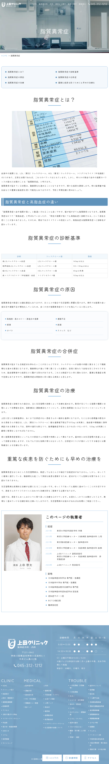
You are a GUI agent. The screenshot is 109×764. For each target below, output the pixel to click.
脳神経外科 (29, 685)
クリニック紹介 (8, 690)
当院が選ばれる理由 (10, 714)
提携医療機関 (7, 702)
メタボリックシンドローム (54, 723)
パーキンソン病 (95, 735)
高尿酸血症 (49, 719)
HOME (34, 4)
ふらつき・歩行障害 (77, 700)
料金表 (5, 722)
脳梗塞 (92, 690)
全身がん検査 (49, 699)
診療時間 (6, 706)
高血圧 (47, 707)
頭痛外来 (28, 690)
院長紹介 (6, 694)
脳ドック (28, 707)
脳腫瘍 (92, 726)
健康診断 (48, 690)
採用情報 (6, 739)
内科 (46, 685)
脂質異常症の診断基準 (68, 71)
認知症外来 (29, 695)
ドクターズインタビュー (11, 718)
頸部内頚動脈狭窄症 (97, 706)
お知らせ (6, 731)
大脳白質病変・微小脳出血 (98, 744)
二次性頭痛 (74, 692)
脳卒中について (95, 685)
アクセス (6, 710)
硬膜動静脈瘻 (94, 718)
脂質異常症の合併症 (67, 77)
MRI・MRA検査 (30, 699)
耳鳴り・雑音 (74, 737)
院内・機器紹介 (8, 698)
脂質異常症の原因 (16, 77)
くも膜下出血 (94, 698)
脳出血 (92, 694)
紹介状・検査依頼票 (10, 726)
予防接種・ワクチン (52, 695)
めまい (72, 696)
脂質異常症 (49, 715)
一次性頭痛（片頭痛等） (77, 686)
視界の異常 (74, 722)
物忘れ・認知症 (75, 704)
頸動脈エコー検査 (31, 703)
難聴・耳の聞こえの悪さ (78, 731)
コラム (5, 735)
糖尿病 (47, 711)
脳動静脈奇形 (94, 714)
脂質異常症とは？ (16, 71)
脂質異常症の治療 (16, 82)
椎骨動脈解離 (94, 710)
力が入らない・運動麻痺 (78, 713)
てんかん (93, 731)
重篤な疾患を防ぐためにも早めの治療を (76, 82)
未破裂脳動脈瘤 (95, 702)
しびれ (72, 708)
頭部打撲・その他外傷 (98, 749)
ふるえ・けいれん (76, 718)
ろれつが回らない (76, 727)
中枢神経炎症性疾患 (97, 739)
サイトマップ (7, 743)
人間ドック (49, 703)
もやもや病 (94, 722)
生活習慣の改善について (53, 727)
